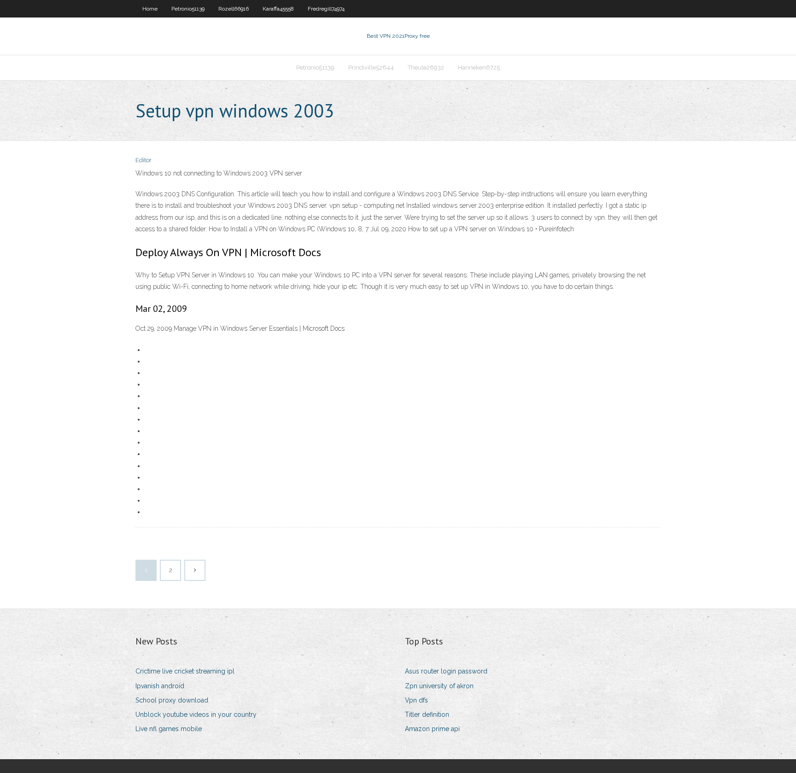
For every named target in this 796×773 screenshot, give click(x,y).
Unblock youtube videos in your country (196, 714)
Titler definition (427, 714)
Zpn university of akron (439, 686)
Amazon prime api (432, 728)
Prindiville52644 (371, 67)
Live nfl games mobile (168, 728)
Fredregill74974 (326, 9)
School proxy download (171, 700)
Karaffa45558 (278, 9)
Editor (143, 160)
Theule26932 (426, 67)
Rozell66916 (233, 9)
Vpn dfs (416, 700)
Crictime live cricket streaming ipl (184, 671)
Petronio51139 (188, 9)
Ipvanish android (159, 686)
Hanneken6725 (479, 67)
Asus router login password (446, 671)
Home (150, 9)
